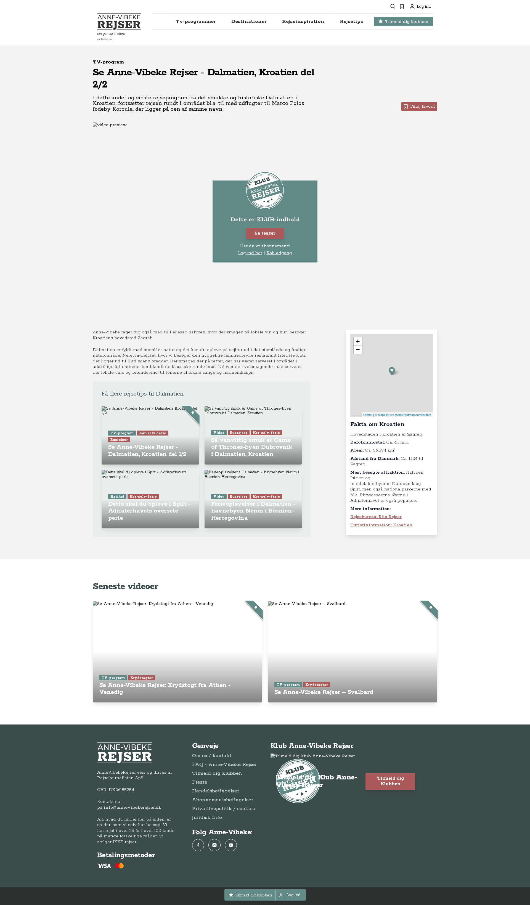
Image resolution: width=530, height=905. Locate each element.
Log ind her (250, 253)
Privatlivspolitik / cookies (223, 809)
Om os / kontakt (211, 756)
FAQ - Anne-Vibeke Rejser (224, 764)
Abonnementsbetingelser (222, 800)
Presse (199, 782)
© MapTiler (382, 414)
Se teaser (265, 233)
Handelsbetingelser (215, 791)
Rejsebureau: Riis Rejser (376, 517)
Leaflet (367, 414)
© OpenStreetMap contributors (410, 414)
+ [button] (358, 341)
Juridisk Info (207, 817)
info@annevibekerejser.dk (132, 807)
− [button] (358, 349)
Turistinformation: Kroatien (381, 525)
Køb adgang (279, 253)
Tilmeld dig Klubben (217, 773)
